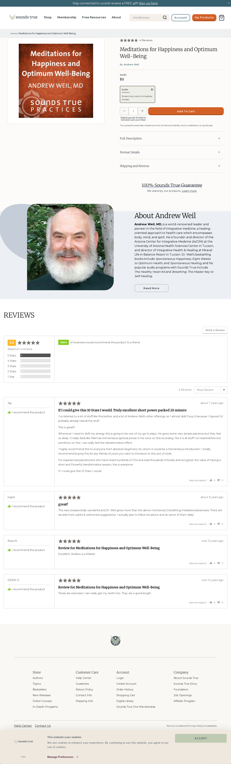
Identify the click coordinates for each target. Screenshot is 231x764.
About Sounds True (186, 678)
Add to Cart (186, 111)
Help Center (83, 678)
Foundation (181, 689)
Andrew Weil (131, 64)
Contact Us (43, 725)
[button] (136, 40)
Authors (38, 678)
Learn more (189, 191)
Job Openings (183, 695)
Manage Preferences (60, 756)
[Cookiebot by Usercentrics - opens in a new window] (23, 757)
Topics (37, 683)
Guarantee (82, 683)
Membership (66, 17)
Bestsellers (39, 689)
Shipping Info (84, 701)
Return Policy (84, 689)
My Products (204, 17)
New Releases (42, 695)
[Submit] (165, 17)
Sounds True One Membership (136, 706)
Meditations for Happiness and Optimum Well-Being (47, 33)
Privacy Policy (195, 725)
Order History (125, 689)
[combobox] (149, 17)
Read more (151, 288)
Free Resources (94, 17)
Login (120, 678)
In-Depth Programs (45, 706)
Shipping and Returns (134, 166)
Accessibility (210, 725)
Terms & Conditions (177, 725)
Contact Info (84, 695)
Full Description (131, 138)
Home (13, 33)
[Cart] (222, 17)
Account (180, 17)
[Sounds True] (23, 18)
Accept (201, 738)
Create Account (126, 683)
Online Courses (42, 701)
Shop (48, 17)
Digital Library (125, 701)
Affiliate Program (184, 701)
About (116, 17)
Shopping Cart (125, 695)
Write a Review (215, 330)
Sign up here (148, 3)
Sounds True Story (185, 683)
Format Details (130, 152)
